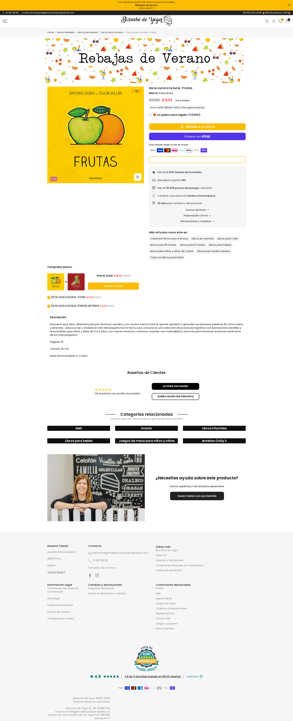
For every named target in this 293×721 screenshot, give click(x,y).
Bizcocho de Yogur (167, 550)
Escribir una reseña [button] (175, 386)
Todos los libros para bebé (167, 257)
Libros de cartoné (203, 238)
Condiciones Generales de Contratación (180, 565)
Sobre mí (161, 555)
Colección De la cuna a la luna (169, 238)
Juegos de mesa (165, 603)
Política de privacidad (60, 605)
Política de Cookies (58, 612)
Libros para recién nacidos (213, 251)
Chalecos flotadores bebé (171, 608)
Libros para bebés (88, 32)
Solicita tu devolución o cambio (106, 593)
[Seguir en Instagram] (97, 575)
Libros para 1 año (227, 238)
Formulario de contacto (102, 567)
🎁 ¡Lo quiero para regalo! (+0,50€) (176, 115)
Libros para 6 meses (192, 245)
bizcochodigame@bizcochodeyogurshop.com (49, 12)
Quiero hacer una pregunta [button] (175, 396)
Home (50, 32)
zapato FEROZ (164, 598)
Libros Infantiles (65, 32)
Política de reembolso (169, 570)
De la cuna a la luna (112, 32)
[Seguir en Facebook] (90, 575)
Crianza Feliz (163, 618)
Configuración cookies (60, 618)
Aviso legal (53, 598)
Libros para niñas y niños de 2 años (171, 251)
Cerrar (4, 5)
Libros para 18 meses (163, 245)
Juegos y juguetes (166, 623)
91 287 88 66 (12, 12)
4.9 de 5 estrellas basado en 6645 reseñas (152, 676)
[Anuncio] (146, 5)
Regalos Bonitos (165, 613)
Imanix (160, 588)
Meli (158, 593)
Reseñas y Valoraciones (170, 560)
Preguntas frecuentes (101, 588)
